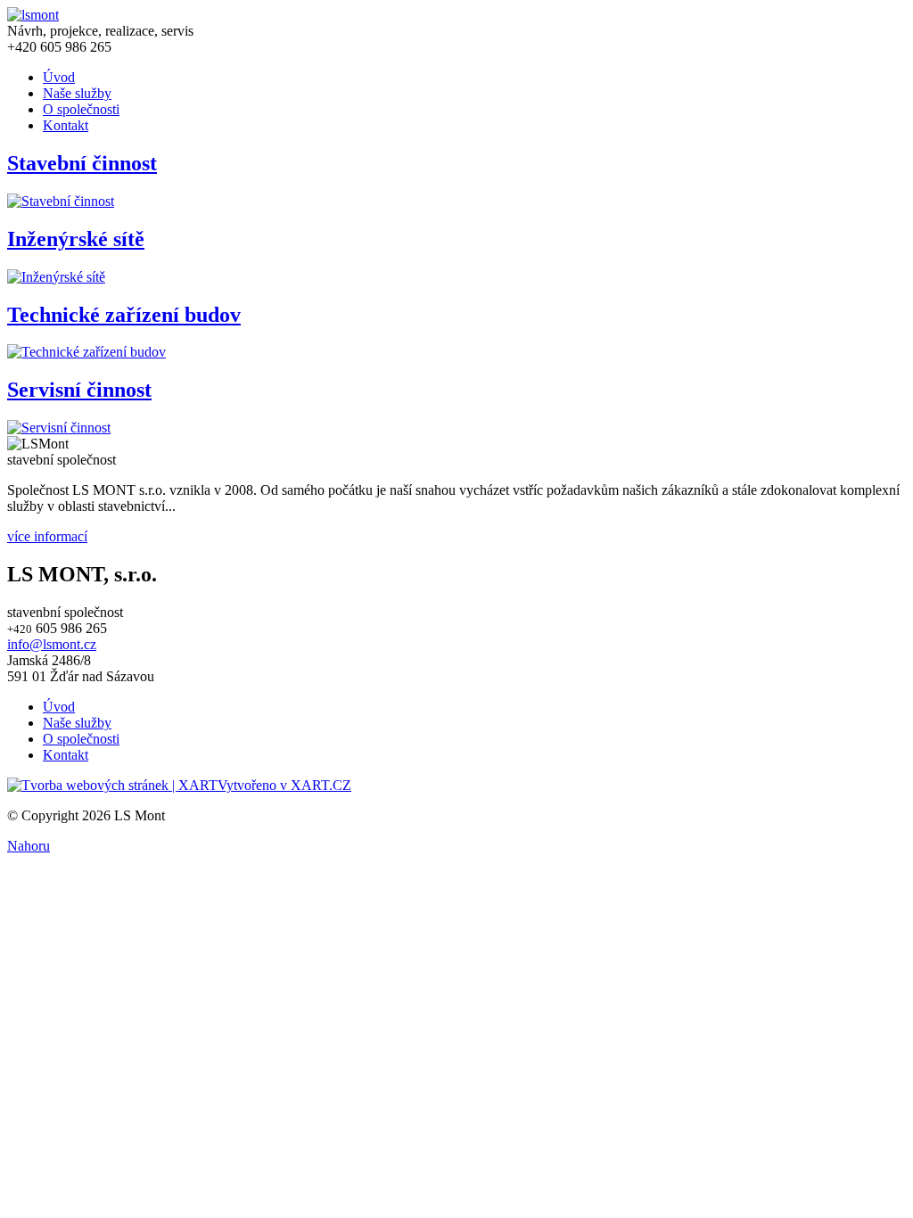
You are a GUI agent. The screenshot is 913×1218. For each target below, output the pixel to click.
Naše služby (77, 93)
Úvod (59, 77)
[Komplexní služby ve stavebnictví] (33, 14)
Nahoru (28, 845)
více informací (47, 536)
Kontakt (65, 125)
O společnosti (81, 109)
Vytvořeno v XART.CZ (284, 785)
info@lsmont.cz (51, 644)
